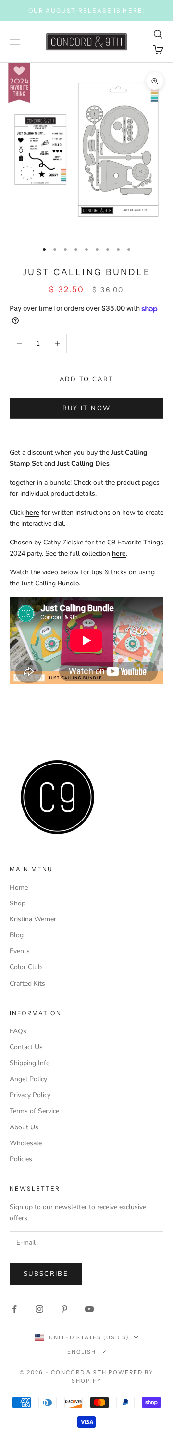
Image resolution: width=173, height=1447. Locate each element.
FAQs (18, 1031)
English (82, 1352)
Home (19, 887)
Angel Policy (28, 1079)
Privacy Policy (30, 1094)
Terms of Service (34, 1110)
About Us (24, 1127)
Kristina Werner (33, 919)
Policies (21, 1159)
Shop (17, 903)
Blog (17, 935)
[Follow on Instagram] (39, 1309)
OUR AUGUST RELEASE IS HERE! (86, 10)
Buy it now (86, 408)
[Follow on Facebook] (14, 1309)
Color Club (26, 967)
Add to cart (87, 379)
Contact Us (26, 1047)
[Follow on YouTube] (89, 1309)
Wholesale (26, 1143)
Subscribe (46, 1273)
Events (20, 951)
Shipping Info (30, 1063)
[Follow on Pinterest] (64, 1309)
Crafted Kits (27, 983)
